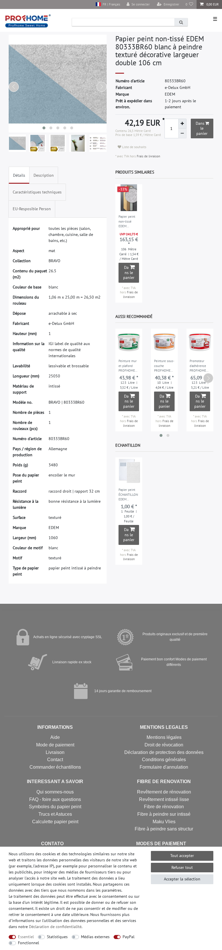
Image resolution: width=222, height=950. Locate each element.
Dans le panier (202, 128)
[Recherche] (181, 22)
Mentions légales (164, 737)
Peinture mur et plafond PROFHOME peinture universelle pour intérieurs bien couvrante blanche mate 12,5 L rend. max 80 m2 (128, 366)
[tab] (19, 175)
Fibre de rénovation (164, 806)
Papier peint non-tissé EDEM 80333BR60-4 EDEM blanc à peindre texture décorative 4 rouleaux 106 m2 (128, 222)
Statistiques (57, 936)
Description (44, 175)
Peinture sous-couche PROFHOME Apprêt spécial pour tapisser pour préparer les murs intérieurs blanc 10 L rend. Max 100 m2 (164, 366)
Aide (55, 737)
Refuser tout (182, 867)
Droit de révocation (164, 744)
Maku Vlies (164, 821)
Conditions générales (164, 759)
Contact (55, 759)
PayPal (128, 936)
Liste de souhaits (133, 147)
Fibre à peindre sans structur (164, 828)
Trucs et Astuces (55, 814)
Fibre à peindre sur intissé (163, 814)
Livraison (55, 752)
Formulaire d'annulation (164, 767)
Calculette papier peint (55, 821)
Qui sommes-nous (55, 791)
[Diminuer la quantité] (182, 133)
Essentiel (26, 936)
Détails (19, 175)
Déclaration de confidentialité (55, 926)
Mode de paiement (55, 744)
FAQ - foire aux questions (55, 799)
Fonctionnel (28, 942)
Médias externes (95, 936)
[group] (128, 197)
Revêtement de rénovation (164, 791)
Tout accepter (182, 855)
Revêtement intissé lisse (164, 799)
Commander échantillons (55, 767)
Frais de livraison (148, 156)
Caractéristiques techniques (37, 192)
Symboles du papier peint (55, 806)
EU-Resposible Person (32, 208)
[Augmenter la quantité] (182, 123)
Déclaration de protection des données (164, 752)
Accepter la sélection (182, 879)
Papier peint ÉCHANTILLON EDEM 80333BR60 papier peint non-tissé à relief (128, 495)
